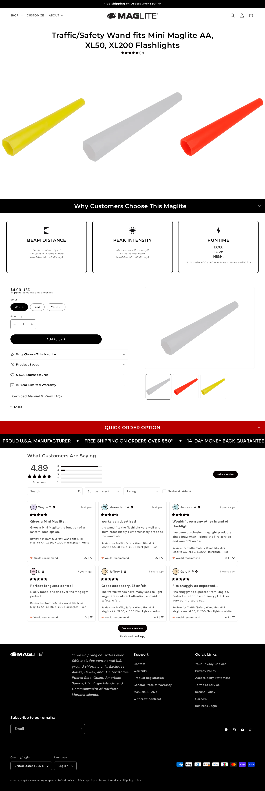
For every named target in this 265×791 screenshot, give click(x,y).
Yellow (56, 307)
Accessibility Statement (212, 678)
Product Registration (149, 678)
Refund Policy (205, 692)
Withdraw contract (147, 699)
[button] (16, 15)
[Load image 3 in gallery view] (213, 386)
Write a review (225, 474)
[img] (54, 507)
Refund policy (66, 780)
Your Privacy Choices (210, 664)
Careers (201, 699)
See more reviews (132, 628)
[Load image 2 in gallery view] (185, 386)
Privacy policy (86, 780)
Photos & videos (179, 491)
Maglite (25, 780)
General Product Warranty (153, 685)
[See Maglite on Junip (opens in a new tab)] (141, 636)
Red (37, 307)
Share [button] (18, 407)
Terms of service (109, 780)
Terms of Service (207, 685)
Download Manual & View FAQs (36, 396)
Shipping (16, 292)
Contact (139, 664)
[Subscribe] (80, 729)
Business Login (206, 706)
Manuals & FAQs (145, 692)
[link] (132, 53)
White (19, 307)
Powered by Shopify (42, 780)
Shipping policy (132, 780)
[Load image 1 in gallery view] (158, 386)
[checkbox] (180, 491)
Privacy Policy (205, 671)
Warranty (140, 671)
